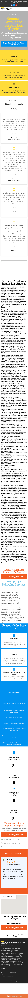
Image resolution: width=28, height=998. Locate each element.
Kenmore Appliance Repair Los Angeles (7, 9)
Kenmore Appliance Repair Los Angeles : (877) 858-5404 (13, 943)
